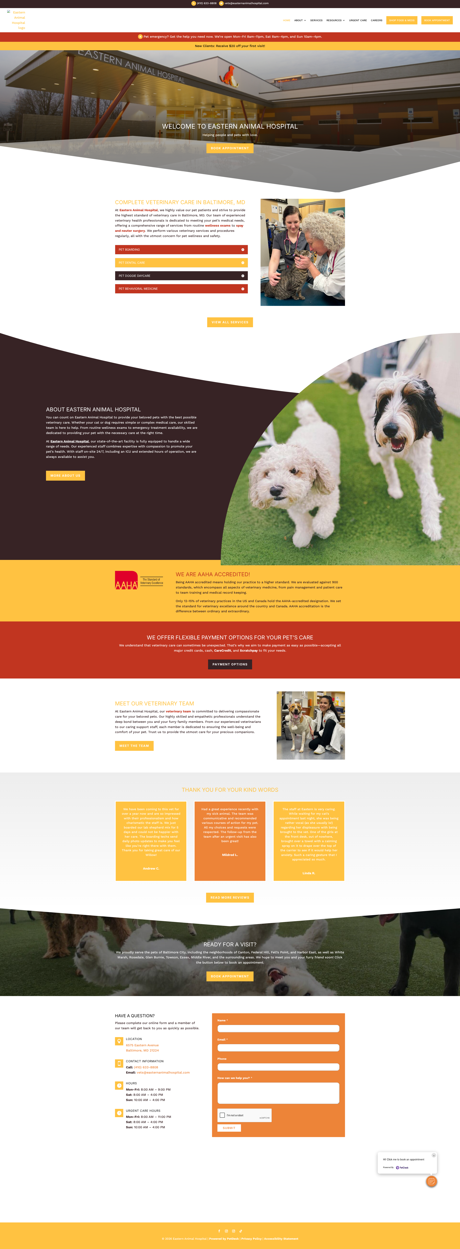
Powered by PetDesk (224, 1238)
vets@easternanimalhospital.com (163, 1072)
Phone (221, 1058)
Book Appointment (437, 20)
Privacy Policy (251, 1238)
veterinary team (178, 711)
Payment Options (230, 664)
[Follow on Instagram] (226, 1231)
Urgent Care (358, 20)
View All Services (230, 322)
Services (316, 20)
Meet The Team (134, 746)
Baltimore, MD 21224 (142, 1050)
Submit (229, 1128)
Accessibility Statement (281, 1238)
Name (222, 1020)
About (298, 20)
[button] (431, 1181)
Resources (334, 20)
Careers (376, 20)
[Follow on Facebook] (219, 1231)
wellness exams (218, 225)
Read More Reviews (230, 897)
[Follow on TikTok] (241, 1231)
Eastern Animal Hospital (138, 210)
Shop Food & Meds (402, 20)
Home (286, 20)
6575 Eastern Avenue (142, 1045)
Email (222, 1039)
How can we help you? (234, 1078)
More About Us (65, 475)
